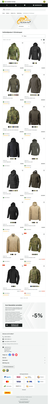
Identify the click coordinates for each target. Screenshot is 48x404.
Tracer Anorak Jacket (7, 193)
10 (30, 167)
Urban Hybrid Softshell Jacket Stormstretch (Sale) (12, 289)
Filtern (25, 36)
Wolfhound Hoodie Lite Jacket (30, 225)
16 (30, 71)
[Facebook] (10, 355)
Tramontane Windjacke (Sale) (30, 257)
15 (8, 71)
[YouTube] (16, 355)
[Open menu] (6, 5)
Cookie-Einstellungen (24, 399)
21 (8, 103)
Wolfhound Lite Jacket (7, 257)
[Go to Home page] (9, 1)
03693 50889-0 (7, 336)
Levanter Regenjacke (7, 161)
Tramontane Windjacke (29, 66)
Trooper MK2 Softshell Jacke (30, 98)
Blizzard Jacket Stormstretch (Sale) (31, 289)
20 (8, 135)
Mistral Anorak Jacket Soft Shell (9, 225)
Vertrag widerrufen (8, 366)
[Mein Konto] (15, 5)
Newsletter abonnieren (14, 325)
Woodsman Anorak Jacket (8, 98)
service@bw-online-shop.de (10, 341)
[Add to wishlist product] (22, 42)
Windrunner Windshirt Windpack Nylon (10, 66)
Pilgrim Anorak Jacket (29, 161)
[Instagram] (13, 355)
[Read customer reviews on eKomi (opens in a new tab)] (44, 2)
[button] (24, 358)
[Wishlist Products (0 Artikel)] (24, 5)
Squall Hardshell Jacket (29, 193)
